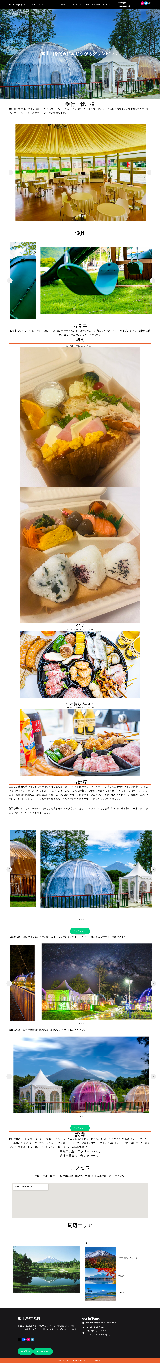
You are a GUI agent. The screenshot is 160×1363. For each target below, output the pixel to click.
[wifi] (79, 1151)
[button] (79, 225)
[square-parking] (61, 1151)
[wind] (61, 1155)
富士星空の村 (29, 1318)
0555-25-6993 (97, 1327)
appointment (124, 6)
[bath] (81, 1155)
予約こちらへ (80, 931)
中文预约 (122, 2)
